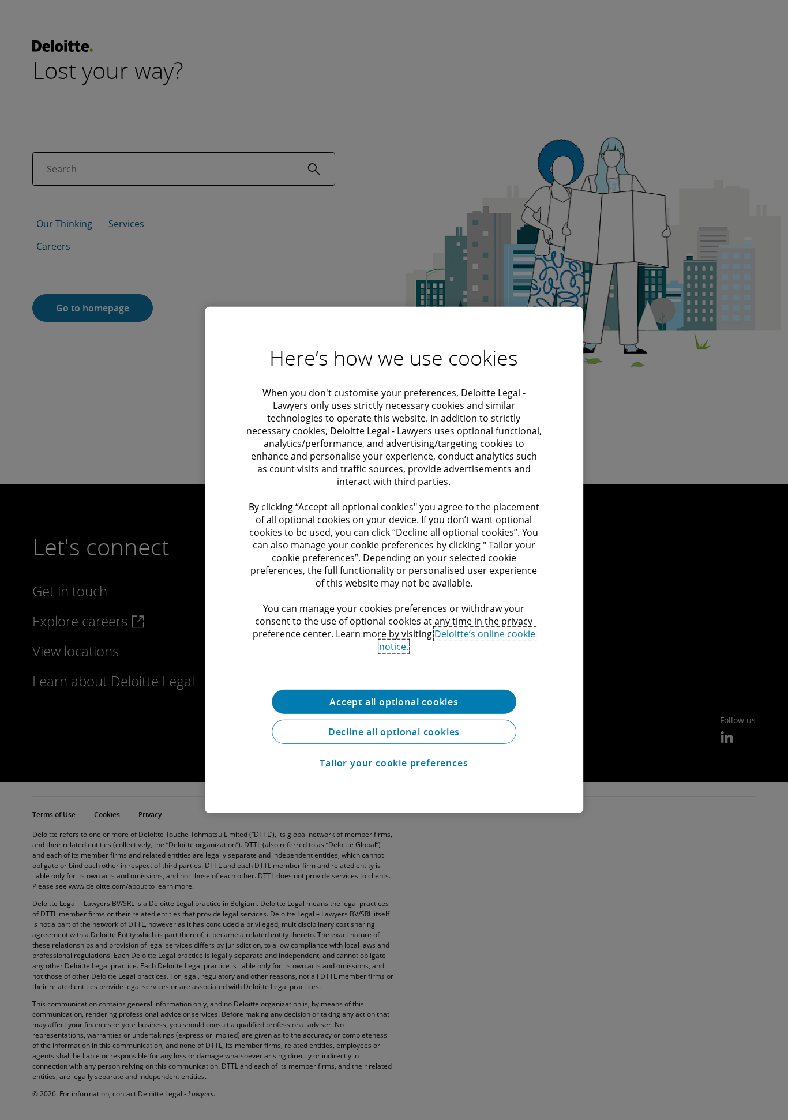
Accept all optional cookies (394, 702)
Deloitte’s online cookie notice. (457, 640)
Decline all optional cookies (394, 732)
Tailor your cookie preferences (394, 763)
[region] (394, 560)
